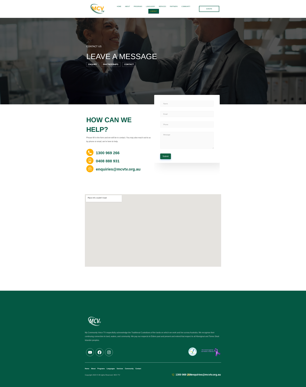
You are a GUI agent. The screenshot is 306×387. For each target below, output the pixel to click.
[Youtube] (90, 352)
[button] (209, 9)
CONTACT (153, 11)
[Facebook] (99, 352)
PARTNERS (174, 6)
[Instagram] (109, 352)
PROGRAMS (138, 6)
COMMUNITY (185, 6)
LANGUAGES (150, 6)
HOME (119, 6)
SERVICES (162, 6)
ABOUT (127, 6)
